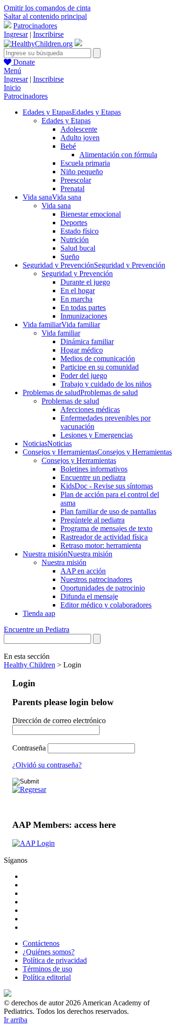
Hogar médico (81, 350)
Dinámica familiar (87, 341)
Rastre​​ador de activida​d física (104, 537)
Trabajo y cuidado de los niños (106, 384)
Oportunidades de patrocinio (102, 588)
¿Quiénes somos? (49, 952)
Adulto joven (80, 138)
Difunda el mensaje (89, 596)
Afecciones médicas (90, 409)
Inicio (12, 88)
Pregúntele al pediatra (92, 520)
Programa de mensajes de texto (106, 528)
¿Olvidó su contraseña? (47, 765)
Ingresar (16, 34)
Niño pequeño (81, 172)
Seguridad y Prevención (77, 274)
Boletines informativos (93, 469)
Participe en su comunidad (99, 367)
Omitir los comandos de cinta (47, 8)
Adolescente (78, 129)
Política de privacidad (55, 960)
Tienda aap (39, 613)
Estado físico (79, 231)
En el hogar (77, 290)
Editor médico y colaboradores (106, 605)
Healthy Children (29, 665)
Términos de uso (47, 969)
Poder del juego (83, 375)
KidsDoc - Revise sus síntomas (106, 486)
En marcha (76, 299)
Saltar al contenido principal (45, 16)
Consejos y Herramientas (79, 460)
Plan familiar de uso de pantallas (108, 511)
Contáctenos (41, 943)
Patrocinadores (35, 26)
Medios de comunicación (97, 358)
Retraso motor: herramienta (100, 545)
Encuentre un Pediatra (36, 629)
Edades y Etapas (66, 121)
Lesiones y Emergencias (96, 435)
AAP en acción (83, 571)
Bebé (68, 146)
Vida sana (56, 206)
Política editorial (47, 977)
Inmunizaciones (83, 316)
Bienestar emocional (90, 214)
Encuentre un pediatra (93, 477)
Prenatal (72, 189)
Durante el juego (85, 282)
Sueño (69, 257)
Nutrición (74, 240)
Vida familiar (61, 333)
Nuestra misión (64, 562)
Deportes (73, 223)
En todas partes (83, 307)
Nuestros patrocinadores (96, 579)
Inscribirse (48, 34)
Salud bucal (77, 248)
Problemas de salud (70, 401)
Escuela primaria (85, 163)
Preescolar (75, 180)
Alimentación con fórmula (118, 155)
